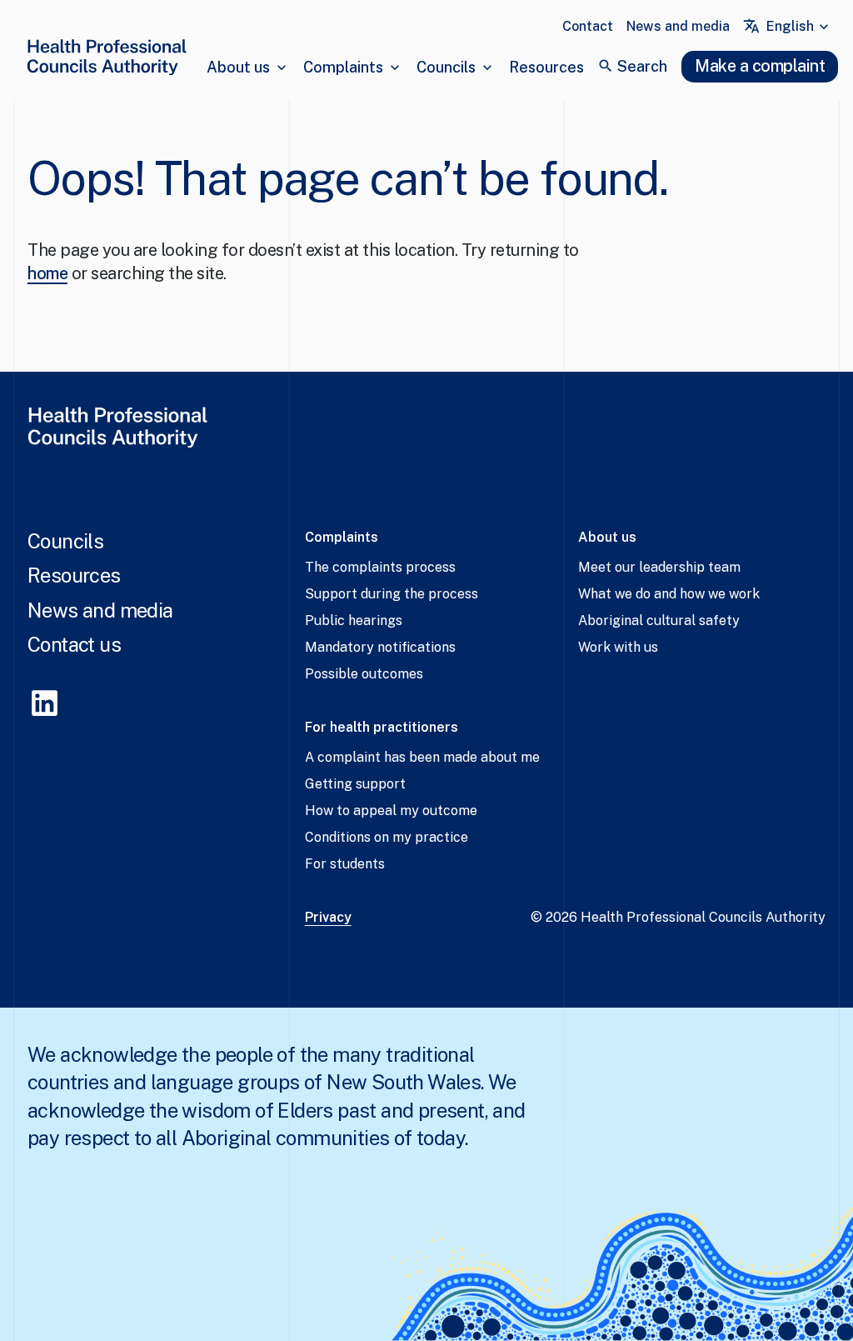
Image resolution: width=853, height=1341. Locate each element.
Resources (546, 67)
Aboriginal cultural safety (659, 620)
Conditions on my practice (386, 837)
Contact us (74, 644)
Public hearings (353, 620)
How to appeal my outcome (391, 810)
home (47, 273)
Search (642, 66)
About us (238, 67)
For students (345, 864)
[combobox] (799, 26)
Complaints (343, 67)
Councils (446, 67)
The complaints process (380, 567)
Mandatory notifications (380, 647)
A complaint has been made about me (422, 757)
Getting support (355, 784)
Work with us (618, 647)
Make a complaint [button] (760, 66)
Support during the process (391, 594)
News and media (678, 26)
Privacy (328, 917)
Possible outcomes (364, 674)
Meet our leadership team (659, 567)
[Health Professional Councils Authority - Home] (107, 60)
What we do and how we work (669, 594)
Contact (587, 26)
